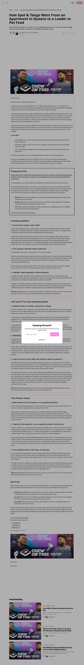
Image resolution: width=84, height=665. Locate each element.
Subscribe (54, 334)
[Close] (60, 324)
